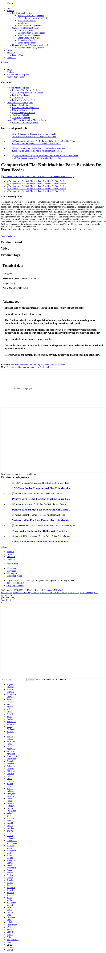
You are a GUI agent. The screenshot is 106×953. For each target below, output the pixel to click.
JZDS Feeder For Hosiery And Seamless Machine (34, 136)
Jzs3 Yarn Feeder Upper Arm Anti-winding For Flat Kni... (37, 158)
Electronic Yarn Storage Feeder (31, 33)
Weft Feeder (6, 592)
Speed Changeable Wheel (29, 38)
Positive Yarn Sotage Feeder (30, 25)
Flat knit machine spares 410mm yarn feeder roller (28, 367)
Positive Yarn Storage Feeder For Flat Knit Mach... (41, 509)
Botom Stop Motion (26, 30)
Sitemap (47, 590)
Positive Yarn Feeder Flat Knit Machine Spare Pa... (41, 498)
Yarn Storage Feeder (26, 43)
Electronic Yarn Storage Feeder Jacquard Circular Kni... (36, 143)
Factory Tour (17, 55)
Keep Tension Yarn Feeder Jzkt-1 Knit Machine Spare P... (37, 151)
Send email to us (8, 236)
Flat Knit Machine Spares (23, 13)
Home (9, 8)
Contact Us (11, 57)
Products (10, 10)
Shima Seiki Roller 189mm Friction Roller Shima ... (41, 541)
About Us (11, 52)
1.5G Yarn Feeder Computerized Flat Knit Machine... (42, 488)
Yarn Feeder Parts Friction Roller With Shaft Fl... (40, 530)
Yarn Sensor (23, 23)
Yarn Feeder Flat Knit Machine (53, 592)
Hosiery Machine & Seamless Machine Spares (32, 45)
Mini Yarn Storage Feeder (29, 35)
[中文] (8, 65)
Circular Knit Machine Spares (25, 28)
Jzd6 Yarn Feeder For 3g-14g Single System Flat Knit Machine (37, 364)
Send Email (6, 600)
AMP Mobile (58, 590)
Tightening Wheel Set (27, 40)
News (9, 50)
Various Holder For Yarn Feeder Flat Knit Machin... (41, 520)
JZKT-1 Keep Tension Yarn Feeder (33, 18)
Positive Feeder (86, 592)
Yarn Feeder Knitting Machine (26, 592)
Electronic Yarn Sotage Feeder (31, 15)
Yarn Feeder (73, 592)
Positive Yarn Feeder (27, 20)
